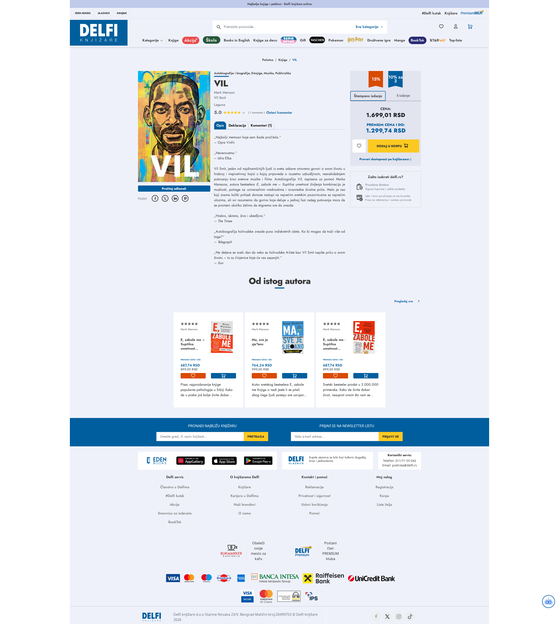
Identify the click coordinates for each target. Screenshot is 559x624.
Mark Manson (224, 92)
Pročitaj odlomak (174, 188)
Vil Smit (220, 97)
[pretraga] (219, 27)
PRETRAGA (255, 436)
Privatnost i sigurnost (314, 495)
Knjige (173, 40)
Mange (399, 40)
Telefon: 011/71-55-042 (399, 461)
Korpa (384, 495)
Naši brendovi (244, 504)
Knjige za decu (265, 40)
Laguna (219, 104)
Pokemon (335, 40)
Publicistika (283, 73)
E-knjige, (257, 73)
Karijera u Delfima (245, 495)
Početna (267, 60)
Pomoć (314, 513)
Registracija (384, 487)
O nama (244, 513)
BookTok (417, 40)
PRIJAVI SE (390, 436)
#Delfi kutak (175, 495)
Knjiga (282, 60)
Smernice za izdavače (175, 513)
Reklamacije (314, 487)
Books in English (237, 40)
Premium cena (381, 124)
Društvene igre (379, 40)
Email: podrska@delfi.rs (399, 465)
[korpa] (223, 376)
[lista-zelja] (193, 376)
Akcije (174, 504)
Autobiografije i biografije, (232, 73)
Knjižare (244, 487)
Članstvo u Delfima (174, 487)
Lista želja (384, 504)
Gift (303, 40)
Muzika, (269, 73)
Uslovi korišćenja (314, 504)
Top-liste (455, 40)
